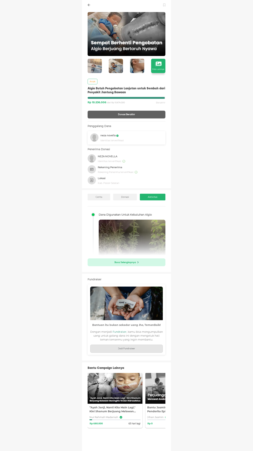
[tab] (99, 197)
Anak (92, 81)
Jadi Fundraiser (126, 348)
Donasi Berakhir (126, 114)
